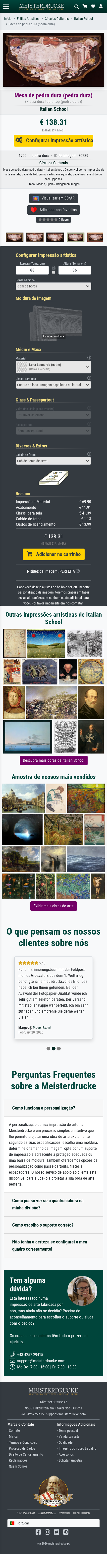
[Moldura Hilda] (94, 237)
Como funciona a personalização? (43, 1108)
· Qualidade (65, 1442)
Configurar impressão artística (57, 140)
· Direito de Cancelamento (25, 1454)
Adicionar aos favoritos (57, 209)
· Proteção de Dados (21, 1448)
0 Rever (63, 220)
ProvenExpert (36, 1028)
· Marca (12, 1436)
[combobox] (53, 286)
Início (7, 19)
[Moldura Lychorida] (13, 237)
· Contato (13, 1431)
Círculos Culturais (57, 19)
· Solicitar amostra (69, 1460)
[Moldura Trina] (54, 237)
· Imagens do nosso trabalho (76, 1448)
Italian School (83, 19)
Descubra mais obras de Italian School (53, 760)
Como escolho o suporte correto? (43, 1225)
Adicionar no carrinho (56, 554)
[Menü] (6, 6)
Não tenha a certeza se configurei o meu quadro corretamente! (49, 1245)
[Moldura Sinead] (34, 237)
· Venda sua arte (68, 1436)
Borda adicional (25, 280)
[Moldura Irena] (74, 237)
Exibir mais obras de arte (54, 906)
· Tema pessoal (67, 1431)
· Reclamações (17, 1460)
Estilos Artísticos (28, 19)
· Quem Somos (17, 1466)
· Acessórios (65, 1454)
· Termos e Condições (22, 1442)
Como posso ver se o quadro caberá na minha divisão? (48, 1204)
